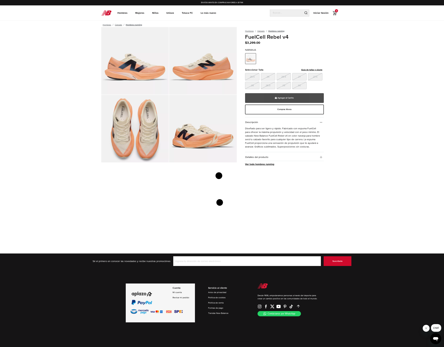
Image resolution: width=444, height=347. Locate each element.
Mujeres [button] (139, 12)
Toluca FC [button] (187, 12)
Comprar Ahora (284, 109)
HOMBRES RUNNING (134, 25)
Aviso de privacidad (217, 292)
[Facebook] (266, 306)
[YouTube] (278, 306)
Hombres (107, 25)
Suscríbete (337, 261)
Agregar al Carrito (285, 98)
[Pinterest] (285, 306)
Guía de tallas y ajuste (311, 70)
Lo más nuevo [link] (208, 12)
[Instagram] (260, 306)
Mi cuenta (177, 292)
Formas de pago (215, 308)
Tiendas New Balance (218, 313)
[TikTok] (291, 306)
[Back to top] (298, 306)
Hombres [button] (122, 12)
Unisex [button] (170, 12)
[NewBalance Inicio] (106, 12)
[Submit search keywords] (306, 13)
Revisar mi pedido (181, 297)
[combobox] (286, 13)
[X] (272, 306)
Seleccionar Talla (283, 69)
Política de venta (216, 303)
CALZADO (118, 25)
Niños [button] (155, 12)
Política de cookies (217, 297)
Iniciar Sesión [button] (320, 12)
